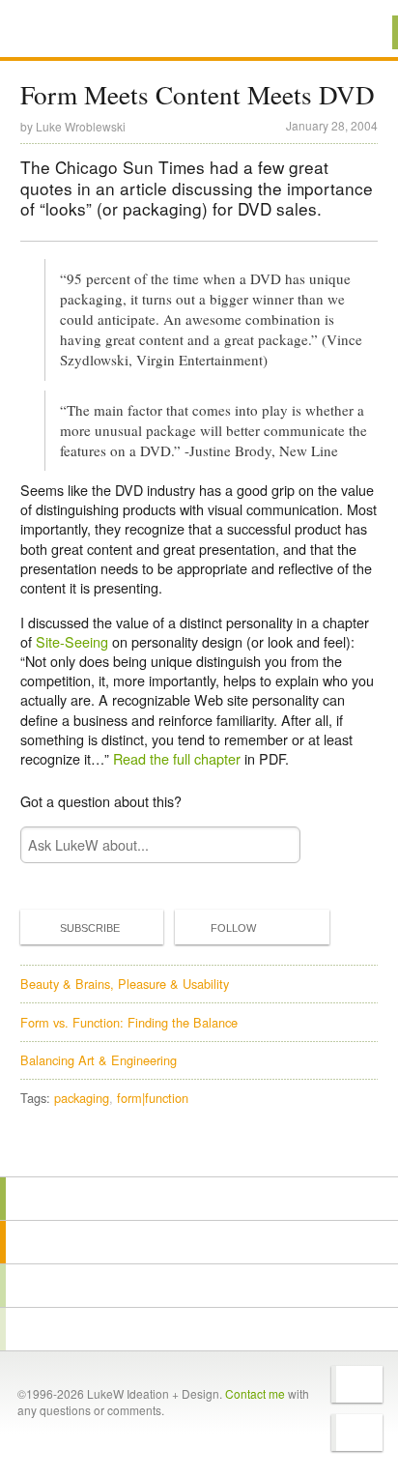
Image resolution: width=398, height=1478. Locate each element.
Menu (359, 32)
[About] (199, 1198)
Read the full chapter (177, 758)
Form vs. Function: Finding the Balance (129, 1022)
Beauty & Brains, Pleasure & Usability (124, 983)
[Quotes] (199, 1242)
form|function (152, 1097)
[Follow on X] (357, 1384)
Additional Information (85, 31)
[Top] (199, 1149)
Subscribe (90, 928)
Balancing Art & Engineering (98, 1060)
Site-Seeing (72, 641)
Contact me (255, 1393)
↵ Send (273, 845)
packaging (81, 1097)
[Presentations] (199, 1285)
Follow (233, 928)
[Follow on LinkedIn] (357, 1432)
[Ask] (199, 1329)
